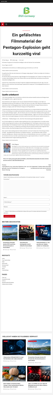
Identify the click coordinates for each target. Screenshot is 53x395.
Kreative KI (35, 82)
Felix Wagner (6, 60)
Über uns (4, 277)
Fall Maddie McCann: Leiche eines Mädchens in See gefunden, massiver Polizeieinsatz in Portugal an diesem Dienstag (14, 167)
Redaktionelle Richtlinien (8, 282)
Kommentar (7, 179)
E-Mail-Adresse (8, 202)
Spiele (30, 367)
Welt (3, 261)
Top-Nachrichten (26, 30)
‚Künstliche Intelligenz (7, 79)
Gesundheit (6, 367)
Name (5, 197)
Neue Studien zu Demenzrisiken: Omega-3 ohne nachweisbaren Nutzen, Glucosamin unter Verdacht (13, 385)
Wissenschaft (5, 265)
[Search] (51, 24)
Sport (3, 268)
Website (6, 206)
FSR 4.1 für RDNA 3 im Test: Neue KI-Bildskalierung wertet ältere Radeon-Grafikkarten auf (37, 385)
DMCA (4, 280)
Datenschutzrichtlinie (7, 284)
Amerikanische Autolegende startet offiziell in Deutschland (26, 244)
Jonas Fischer (13, 249)
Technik (4, 266)
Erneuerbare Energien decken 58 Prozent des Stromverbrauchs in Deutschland (36, 359)
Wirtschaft (4, 263)
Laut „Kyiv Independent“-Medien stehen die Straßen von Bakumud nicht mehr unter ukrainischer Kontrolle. (39, 167)
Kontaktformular (6, 279)
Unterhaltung (5, 270)
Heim (3, 258)
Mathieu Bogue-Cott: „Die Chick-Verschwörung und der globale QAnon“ (26, 118)
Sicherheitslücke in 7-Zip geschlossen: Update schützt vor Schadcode (43, 244)
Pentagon (24, 76)
